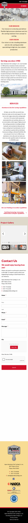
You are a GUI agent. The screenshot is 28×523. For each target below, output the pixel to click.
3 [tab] (15, 19)
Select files (14, 347)
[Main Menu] (21, 6)
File (3, 339)
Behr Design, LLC (17, 515)
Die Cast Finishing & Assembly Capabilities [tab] (14, 207)
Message (5, 326)
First (3, 302)
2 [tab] (13, 19)
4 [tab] (17, 19)
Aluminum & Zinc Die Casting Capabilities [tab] (14, 107)
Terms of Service (14, 519)
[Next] (24, 247)
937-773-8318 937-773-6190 (12, 473)
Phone (4, 312)
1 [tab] (10, 19)
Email (4, 319)
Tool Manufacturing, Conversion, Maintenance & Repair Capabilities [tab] (14, 212)
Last (3, 309)
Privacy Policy (14, 517)
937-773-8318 (23, 1)
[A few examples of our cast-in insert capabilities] (14, 233)
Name (4, 295)
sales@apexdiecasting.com (10, 291)
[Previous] (4, 247)
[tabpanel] (14, 14)
